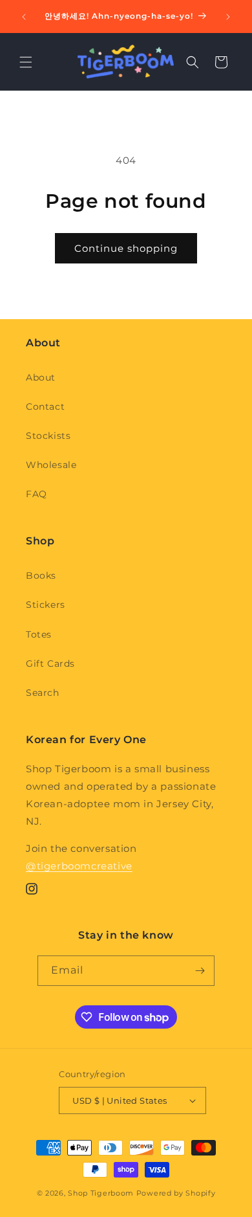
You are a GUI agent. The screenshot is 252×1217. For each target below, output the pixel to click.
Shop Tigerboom (101, 1193)
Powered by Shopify (176, 1193)
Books (41, 575)
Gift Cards (50, 663)
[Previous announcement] (24, 17)
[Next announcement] (228, 17)
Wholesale (51, 465)
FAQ (36, 494)
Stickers (45, 604)
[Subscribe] (199, 970)
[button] (26, 62)
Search (42, 692)
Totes (39, 634)
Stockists (48, 435)
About (41, 377)
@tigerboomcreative (79, 866)
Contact (45, 406)
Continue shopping (126, 248)
